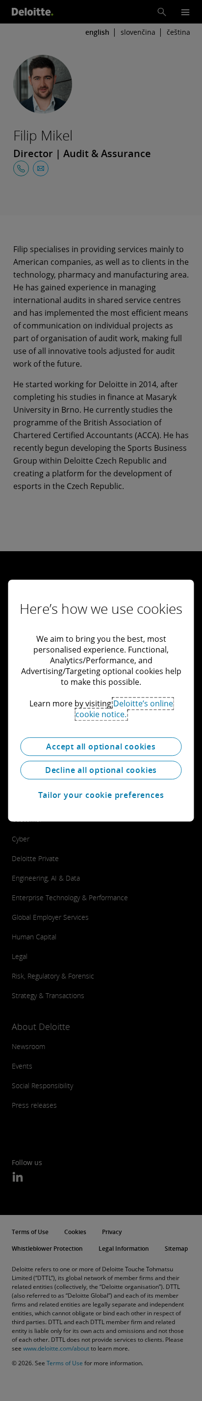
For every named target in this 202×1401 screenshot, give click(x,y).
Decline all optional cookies (101, 770)
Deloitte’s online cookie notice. (124, 709)
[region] (101, 700)
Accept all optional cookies (101, 746)
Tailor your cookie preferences (101, 795)
